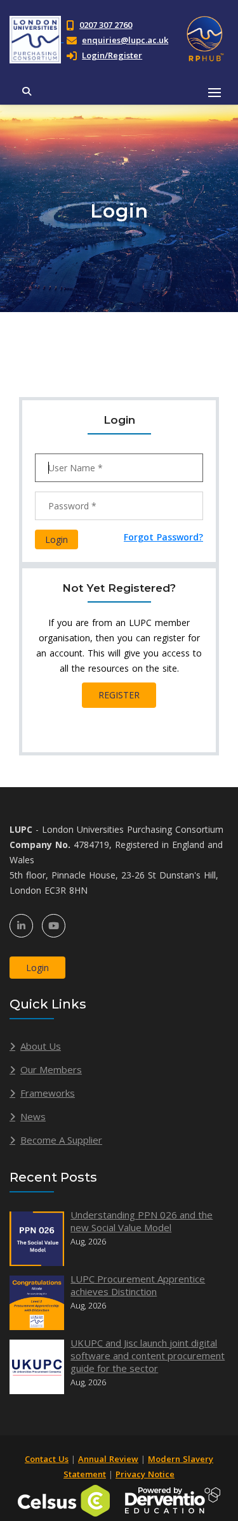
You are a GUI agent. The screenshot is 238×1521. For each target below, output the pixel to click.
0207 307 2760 (105, 24)
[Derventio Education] (172, 1500)
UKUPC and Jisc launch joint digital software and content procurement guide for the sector (147, 1355)
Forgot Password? (163, 537)
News (33, 1116)
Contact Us (47, 1459)
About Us (40, 1046)
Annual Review (108, 1459)
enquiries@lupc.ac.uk (125, 40)
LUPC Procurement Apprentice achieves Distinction (137, 1285)
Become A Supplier (61, 1139)
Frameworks (47, 1093)
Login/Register (112, 55)
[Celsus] (64, 1500)
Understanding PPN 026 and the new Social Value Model (141, 1221)
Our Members (51, 1069)
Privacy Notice (145, 1474)
